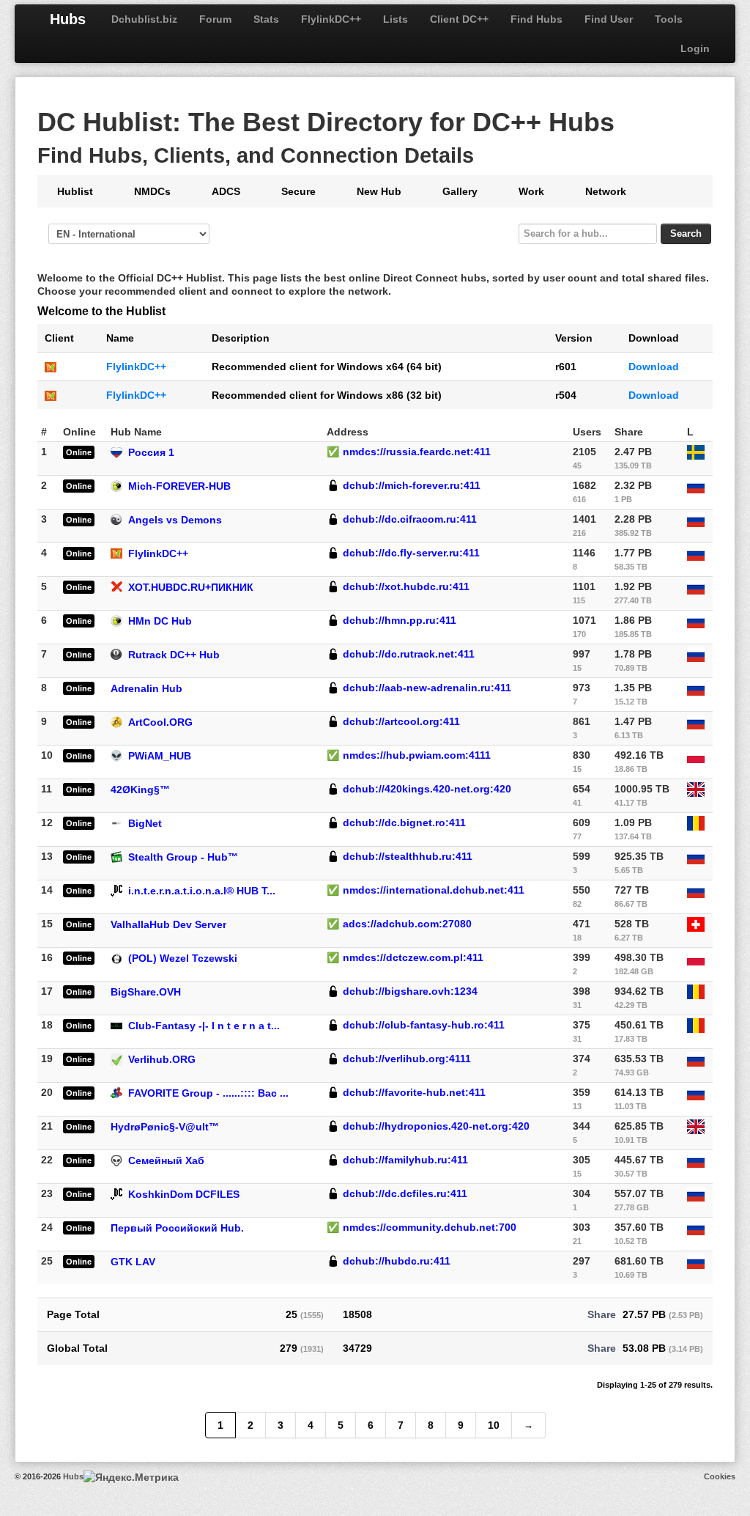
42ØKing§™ (140, 789)
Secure (298, 191)
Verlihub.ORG (162, 1059)
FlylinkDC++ (331, 19)
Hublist (75, 191)
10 (494, 1425)
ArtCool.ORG (160, 722)
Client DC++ (459, 19)
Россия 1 (151, 452)
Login (695, 48)
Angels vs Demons (175, 520)
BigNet (145, 823)
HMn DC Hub (160, 621)
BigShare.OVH (146, 992)
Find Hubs (536, 19)
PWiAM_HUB (159, 756)
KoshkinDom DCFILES (184, 1194)
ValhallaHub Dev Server (168, 924)
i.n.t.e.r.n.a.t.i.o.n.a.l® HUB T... (201, 891)
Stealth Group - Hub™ (183, 857)
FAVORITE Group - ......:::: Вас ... (208, 1093)
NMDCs (152, 191)
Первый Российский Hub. (177, 1228)
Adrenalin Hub (146, 688)
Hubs (68, 19)
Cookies (719, 1476)
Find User (608, 19)
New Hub (379, 191)
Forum (215, 19)
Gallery (460, 191)
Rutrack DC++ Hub (174, 655)
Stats (266, 19)
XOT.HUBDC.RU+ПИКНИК (190, 587)
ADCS (226, 191)
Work (531, 191)
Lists (395, 19)
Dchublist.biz (144, 19)
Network (605, 191)
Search (686, 233)
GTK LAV (133, 1261)
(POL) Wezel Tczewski (182, 958)
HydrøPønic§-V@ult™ (165, 1127)
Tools (669, 19)
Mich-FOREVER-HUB (179, 486)
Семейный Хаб (166, 1160)
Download (653, 366)
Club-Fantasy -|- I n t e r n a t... (204, 1025)
